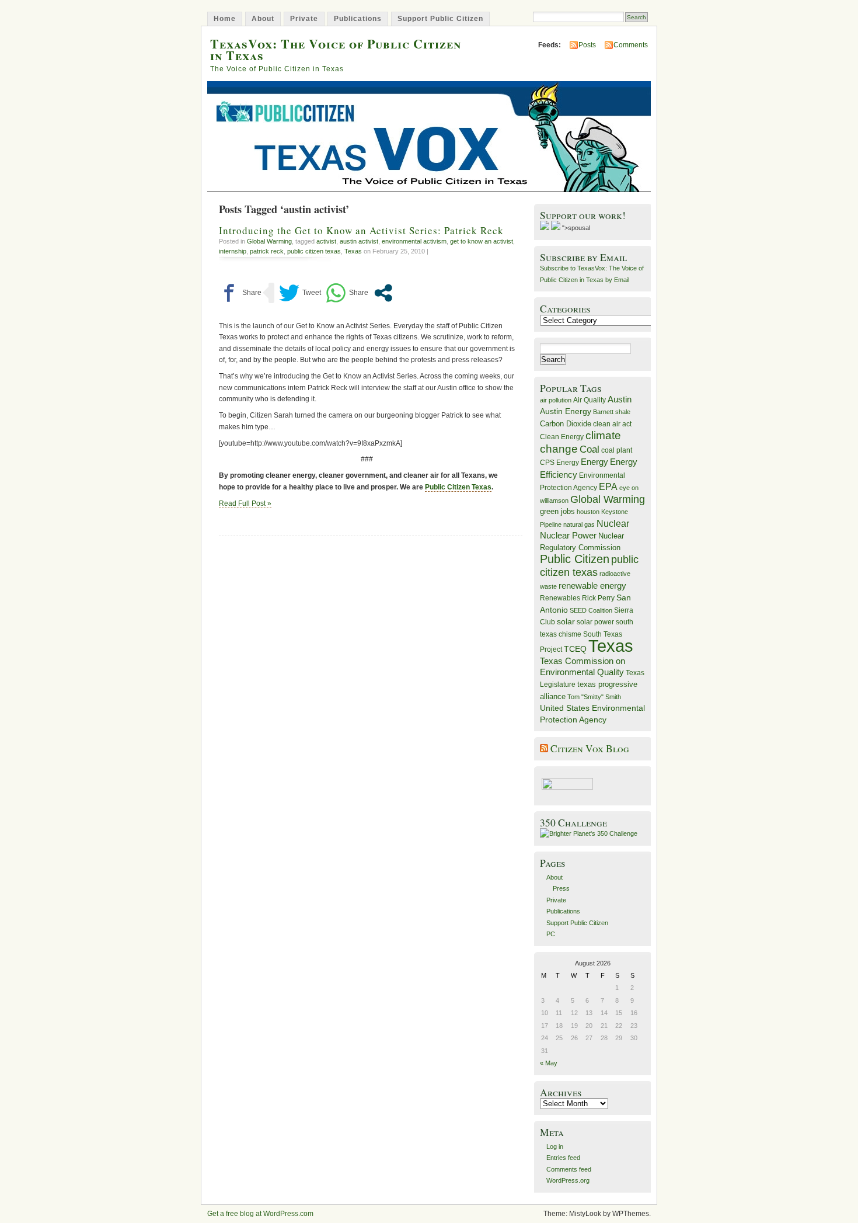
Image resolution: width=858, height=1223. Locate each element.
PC (550, 933)
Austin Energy (565, 411)
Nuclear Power (568, 535)
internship (232, 251)
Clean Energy (562, 437)
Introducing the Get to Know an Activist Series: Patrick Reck (361, 230)
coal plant (616, 450)
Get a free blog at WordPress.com (260, 1214)
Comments (630, 45)
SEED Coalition (591, 610)
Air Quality (589, 400)
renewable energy (592, 585)
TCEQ (575, 649)
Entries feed (563, 1157)
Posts (587, 45)
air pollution (555, 400)
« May (548, 1062)
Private (304, 19)
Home (225, 19)
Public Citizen (574, 559)
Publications (358, 19)
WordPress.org (568, 1180)
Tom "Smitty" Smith (594, 696)
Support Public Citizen (440, 19)
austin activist (359, 241)
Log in (554, 1146)
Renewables (560, 598)
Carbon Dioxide (565, 423)
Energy (594, 462)
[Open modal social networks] (383, 293)
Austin (620, 399)
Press (561, 888)
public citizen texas (314, 251)
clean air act (612, 424)
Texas (353, 251)
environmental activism (414, 241)
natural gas (579, 524)
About (263, 19)
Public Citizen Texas (458, 487)
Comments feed (568, 1169)
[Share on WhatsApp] (347, 293)
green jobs (557, 512)
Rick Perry (598, 598)
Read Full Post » (245, 503)
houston (588, 511)
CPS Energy (559, 462)
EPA (608, 487)
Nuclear (613, 524)
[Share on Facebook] (240, 293)
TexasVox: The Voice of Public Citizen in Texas (335, 49)
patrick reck (267, 251)
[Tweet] (300, 293)
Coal (589, 449)
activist (326, 241)
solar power (595, 622)
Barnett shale (611, 411)
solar (566, 621)
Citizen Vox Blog (589, 748)
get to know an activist (481, 241)
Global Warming (269, 241)
